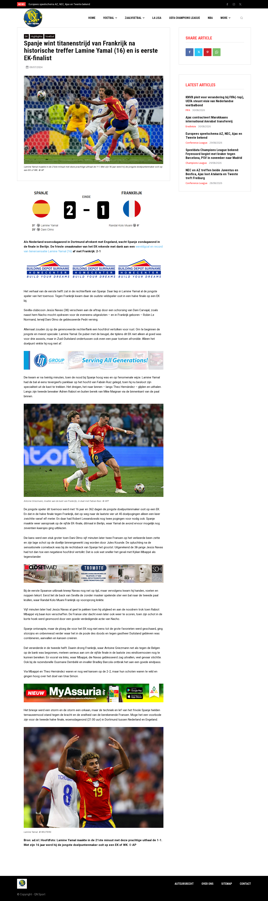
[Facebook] (227, 4)
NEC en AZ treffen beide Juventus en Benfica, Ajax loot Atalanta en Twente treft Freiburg (212, 174)
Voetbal (49, 36)
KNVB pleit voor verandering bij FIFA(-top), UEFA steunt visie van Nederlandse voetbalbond (215, 101)
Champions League (196, 163)
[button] (241, 18)
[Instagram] (234, 4)
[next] (147, 4)
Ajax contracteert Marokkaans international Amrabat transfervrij (209, 119)
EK (26, 36)
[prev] (140, 4)
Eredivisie (191, 126)
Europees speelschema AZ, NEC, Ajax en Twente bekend (214, 135)
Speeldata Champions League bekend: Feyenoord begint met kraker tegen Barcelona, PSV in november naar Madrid (214, 154)
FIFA (188, 110)
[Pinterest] (207, 52)
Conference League (196, 143)
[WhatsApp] (217, 52)
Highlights (36, 36)
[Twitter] (240, 4)
